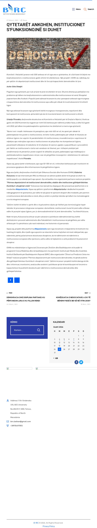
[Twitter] (81, 362)
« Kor (56, 358)
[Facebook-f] (77, 362)
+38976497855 (16, 426)
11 (59, 342)
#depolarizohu (22, 189)
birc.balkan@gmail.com (20, 421)
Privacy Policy (48, 526)
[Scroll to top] (92, 525)
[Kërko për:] (27, 330)
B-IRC (36, 523)
